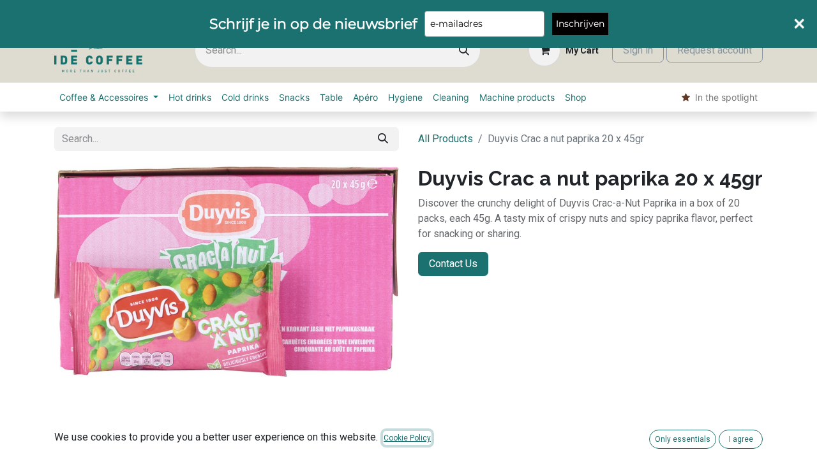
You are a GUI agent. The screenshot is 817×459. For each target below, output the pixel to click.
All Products (445, 139)
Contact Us (453, 264)
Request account (714, 50)
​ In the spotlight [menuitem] (724, 97)
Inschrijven (580, 23)
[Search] (464, 50)
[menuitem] (108, 97)
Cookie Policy (407, 437)
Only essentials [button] (682, 439)
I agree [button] (741, 439)
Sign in (638, 50)
